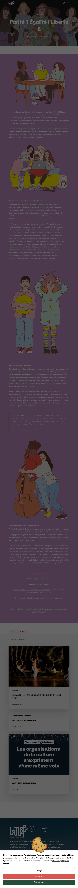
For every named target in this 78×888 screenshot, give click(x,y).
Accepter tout (39, 882)
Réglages (39, 871)
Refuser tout (39, 876)
